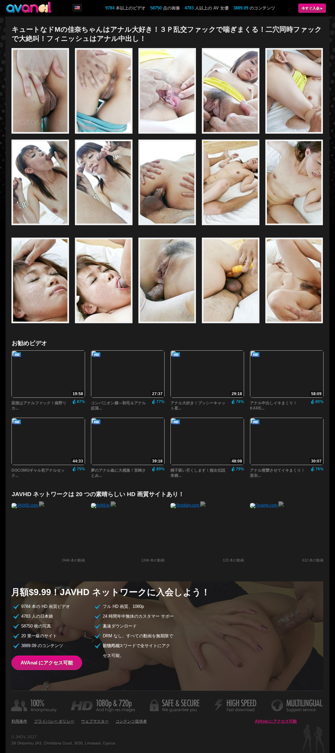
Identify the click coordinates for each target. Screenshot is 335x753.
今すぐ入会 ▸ (312, 8)
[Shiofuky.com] (187, 505)
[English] (77, 7)
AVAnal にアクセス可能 (47, 662)
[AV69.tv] (103, 505)
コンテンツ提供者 (131, 721)
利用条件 (19, 721)
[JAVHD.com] (27, 505)
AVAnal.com (29, 7)
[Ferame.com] (267, 505)
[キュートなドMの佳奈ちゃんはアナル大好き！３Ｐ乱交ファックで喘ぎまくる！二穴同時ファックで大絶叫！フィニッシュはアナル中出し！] (43, 136)
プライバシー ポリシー (54, 721)
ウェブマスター (95, 721)
